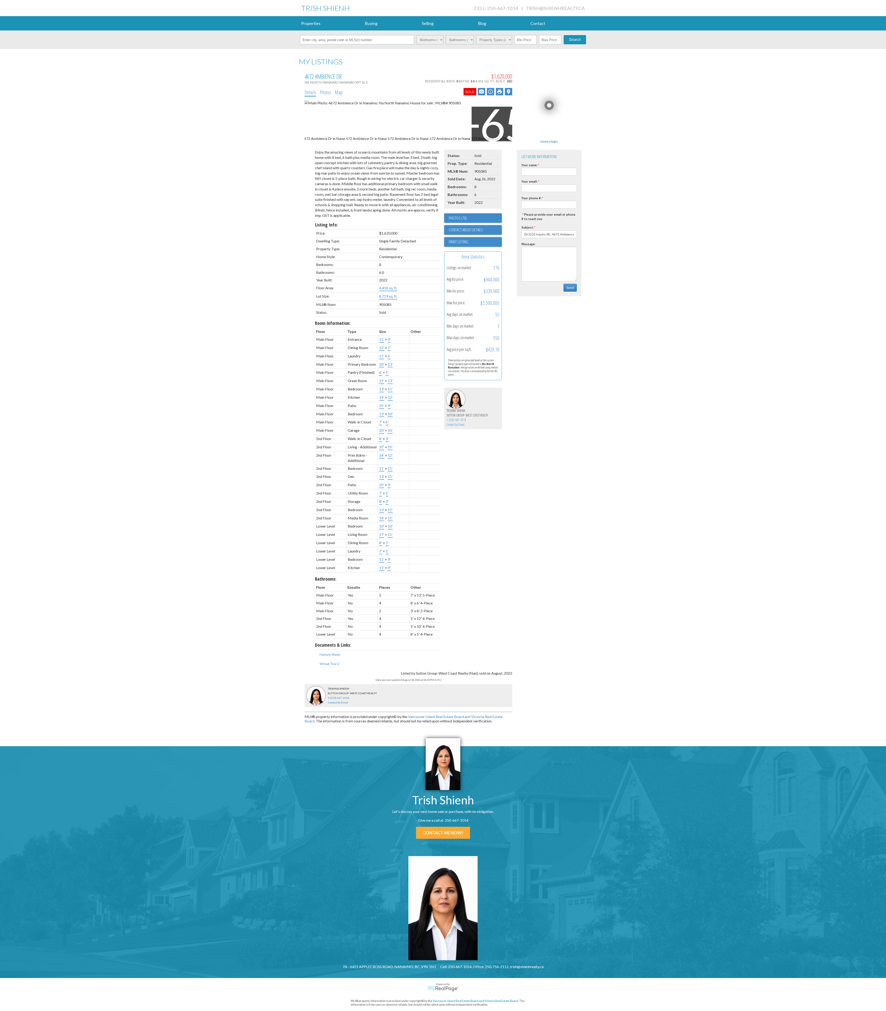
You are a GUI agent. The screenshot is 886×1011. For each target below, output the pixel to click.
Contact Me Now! (443, 832)
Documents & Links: (333, 645)
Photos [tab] (325, 92)
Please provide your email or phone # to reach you (548, 217)
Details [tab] (310, 92)
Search (575, 40)
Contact (537, 23)
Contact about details (466, 229)
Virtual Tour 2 (329, 664)
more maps (549, 141)
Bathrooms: (325, 579)
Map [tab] (339, 92)
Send (570, 288)
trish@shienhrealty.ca (555, 8)
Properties (310, 23)
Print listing (458, 241)
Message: (528, 244)
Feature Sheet (330, 654)
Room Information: (332, 323)
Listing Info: (326, 225)
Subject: (527, 227)
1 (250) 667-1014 (456, 420)
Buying (371, 23)
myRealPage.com (443, 989)
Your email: (529, 181)
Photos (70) (458, 218)
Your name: (529, 165)
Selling (428, 23)
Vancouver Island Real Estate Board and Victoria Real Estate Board (475, 1001)
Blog (482, 23)
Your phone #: (531, 198)
